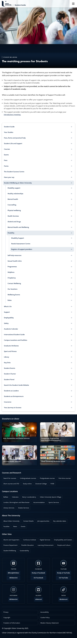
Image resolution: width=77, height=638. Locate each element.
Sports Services (53, 501)
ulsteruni (38, 599)
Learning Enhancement (44, 544)
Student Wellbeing (9, 550)
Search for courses (9, 478)
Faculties (6, 526)
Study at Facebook (38, 573)
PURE (52, 484)
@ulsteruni (62, 598)
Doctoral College (40, 483)
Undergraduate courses (27, 477)
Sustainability (23, 550)
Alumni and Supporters (10, 539)
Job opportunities (43, 521)
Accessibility (44, 612)
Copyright (6, 617)
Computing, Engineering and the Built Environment (51, 439)
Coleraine (14, 496)
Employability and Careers (62, 539)
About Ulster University (11, 521)
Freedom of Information (11, 623)
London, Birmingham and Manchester (16, 502)
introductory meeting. (12, 114)
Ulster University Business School (53, 461)
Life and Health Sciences (12, 461)
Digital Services (44, 539)
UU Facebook (38, 578)
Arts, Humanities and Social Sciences (16, 438)
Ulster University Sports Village (50, 497)
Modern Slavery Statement (49, 623)
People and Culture (63, 544)
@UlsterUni (12, 577)
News (14, 526)
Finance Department (9, 544)
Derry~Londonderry (28, 496)
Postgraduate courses (46, 477)
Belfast (5, 496)
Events (22, 526)
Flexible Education (27, 544)
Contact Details (28, 521)
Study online (27, 483)
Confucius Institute (29, 539)
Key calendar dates (59, 521)
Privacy (5, 612)
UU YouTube (63, 578)
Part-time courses (64, 477)
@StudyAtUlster (13, 573)
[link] (19, 432)
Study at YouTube (63, 573)
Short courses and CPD (10, 483)
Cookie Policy (45, 617)
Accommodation (38, 501)
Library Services (8, 507)
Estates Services (23, 507)
